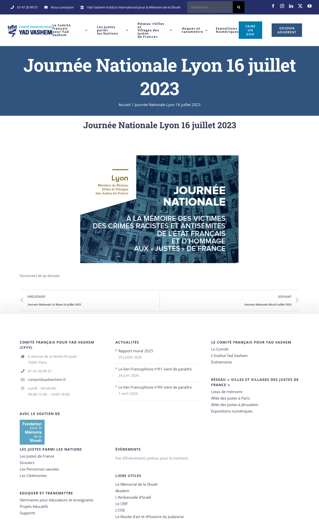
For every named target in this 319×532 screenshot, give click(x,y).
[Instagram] (282, 6)
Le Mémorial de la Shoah (136, 484)
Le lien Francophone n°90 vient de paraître (155, 387)
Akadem (122, 490)
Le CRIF (121, 503)
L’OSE (120, 510)
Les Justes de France (37, 456)
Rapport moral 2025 (135, 350)
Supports (27, 512)
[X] (300, 6)
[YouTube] (310, 6)
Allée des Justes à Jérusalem (234, 404)
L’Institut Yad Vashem (229, 355)
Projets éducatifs (34, 506)
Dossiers (27, 462)
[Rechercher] (216, 7)
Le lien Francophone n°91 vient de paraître (155, 368)
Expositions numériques (231, 411)
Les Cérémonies (33, 475)
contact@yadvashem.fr (47, 379)
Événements (221, 361)
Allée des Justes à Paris (230, 398)
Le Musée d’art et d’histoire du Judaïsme (149, 516)
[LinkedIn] (291, 6)
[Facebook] (273, 6)
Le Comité (219, 349)
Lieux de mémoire (226, 391)
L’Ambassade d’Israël (133, 497)
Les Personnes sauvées (39, 469)
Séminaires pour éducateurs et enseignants (56, 499)
